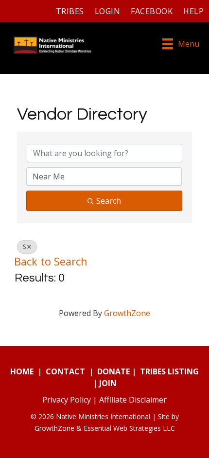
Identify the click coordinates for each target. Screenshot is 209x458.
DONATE (113, 371)
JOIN (108, 383)
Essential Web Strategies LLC (129, 428)
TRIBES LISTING (169, 371)
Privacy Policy (66, 399)
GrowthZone (127, 313)
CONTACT (65, 371)
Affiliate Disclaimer (133, 399)
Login (107, 11)
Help (193, 11)
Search (108, 200)
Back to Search (50, 261)
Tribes (70, 11)
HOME (22, 371)
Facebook (152, 11)
